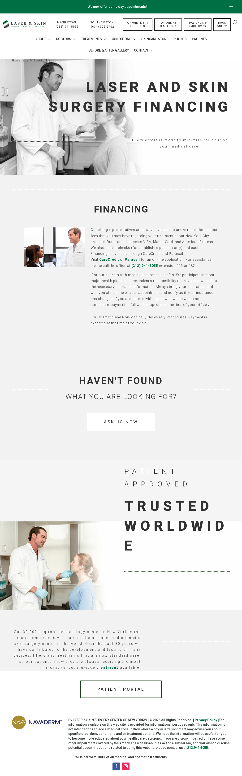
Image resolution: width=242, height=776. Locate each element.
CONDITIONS (121, 39)
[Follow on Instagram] (126, 766)
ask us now (121, 421)
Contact (141, 50)
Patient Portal (121, 689)
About (40, 39)
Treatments (91, 39)
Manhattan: (67, 24)
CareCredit (109, 259)
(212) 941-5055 (144, 266)
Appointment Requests (137, 24)
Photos (180, 39)
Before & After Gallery (109, 50)
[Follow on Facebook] (116, 766)
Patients (199, 39)
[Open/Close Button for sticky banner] (231, 6)
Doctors (63, 39)
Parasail (132, 259)
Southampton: (102, 24)
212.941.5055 (197, 748)
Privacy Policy (206, 720)
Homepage (20, 60)
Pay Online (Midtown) (197, 24)
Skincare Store (154, 39)
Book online (222, 24)
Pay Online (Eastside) (168, 24)
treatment (108, 667)
